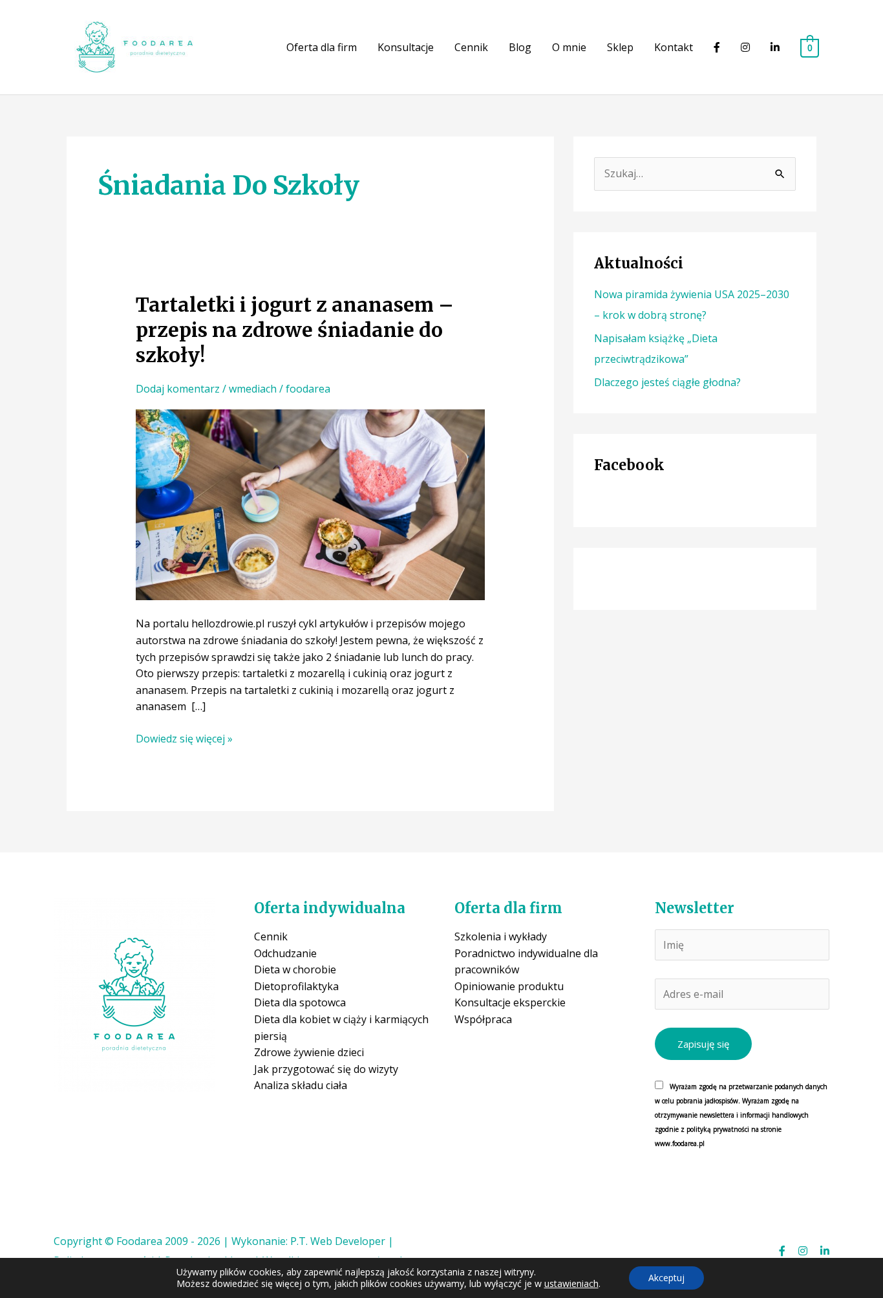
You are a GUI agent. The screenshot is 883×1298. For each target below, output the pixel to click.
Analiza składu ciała (300, 1085)
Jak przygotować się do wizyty (326, 1069)
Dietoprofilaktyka (296, 986)
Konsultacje (406, 47)
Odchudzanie (285, 953)
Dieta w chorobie (295, 969)
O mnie (569, 47)
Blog (520, 47)
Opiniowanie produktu (509, 986)
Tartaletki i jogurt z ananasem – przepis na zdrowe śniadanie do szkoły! (295, 329)
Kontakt (673, 47)
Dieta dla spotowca (300, 1002)
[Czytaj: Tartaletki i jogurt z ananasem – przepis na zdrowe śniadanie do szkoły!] (310, 504)
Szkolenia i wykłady (500, 936)
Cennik (471, 47)
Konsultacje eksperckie (510, 1002)
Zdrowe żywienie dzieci (309, 1052)
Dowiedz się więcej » (184, 739)
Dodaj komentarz (178, 389)
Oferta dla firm (321, 47)
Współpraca (483, 1019)
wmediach (253, 389)
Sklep (620, 47)
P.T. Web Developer (337, 1241)
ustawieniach (571, 1284)
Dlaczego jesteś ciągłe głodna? (667, 382)
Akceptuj (666, 1277)
